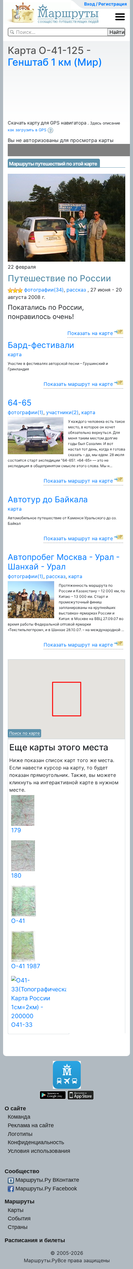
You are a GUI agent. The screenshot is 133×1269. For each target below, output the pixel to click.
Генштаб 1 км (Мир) (55, 62)
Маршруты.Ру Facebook (46, 1188)
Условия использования (39, 1151)
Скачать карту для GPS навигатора (48, 123)
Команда (19, 1116)
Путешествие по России (59, 278)
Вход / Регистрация (105, 3)
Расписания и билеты (35, 1240)
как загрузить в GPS (28, 130)
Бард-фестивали (41, 345)
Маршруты (19, 1201)
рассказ (76, 290)
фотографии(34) (44, 290)
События (19, 1218)
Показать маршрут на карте (78, 384)
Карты (16, 1210)
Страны (18, 1227)
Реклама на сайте (31, 1125)
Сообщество (22, 1171)
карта (15, 354)
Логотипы (20, 1134)
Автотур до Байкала (48, 499)
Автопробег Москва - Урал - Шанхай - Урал (64, 561)
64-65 (20, 402)
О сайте (15, 1108)
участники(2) (62, 412)
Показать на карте (90, 333)
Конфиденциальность (36, 1142)
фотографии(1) (25, 412)
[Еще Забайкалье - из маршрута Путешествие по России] (66, 217)
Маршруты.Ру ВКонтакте (47, 1180)
